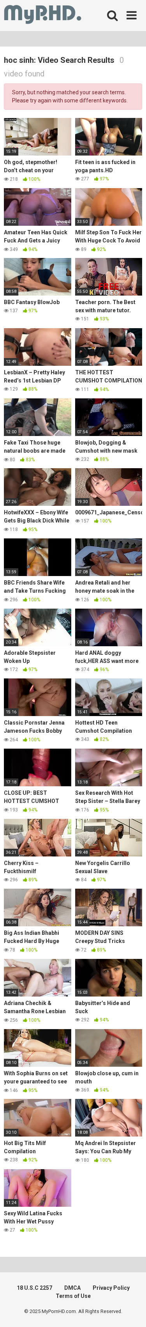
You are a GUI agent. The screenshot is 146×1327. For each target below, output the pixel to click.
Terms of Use (73, 1296)
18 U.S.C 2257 (34, 1288)
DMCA (72, 1288)
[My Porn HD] (42, 15)
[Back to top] (131, 1311)
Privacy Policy (111, 1288)
